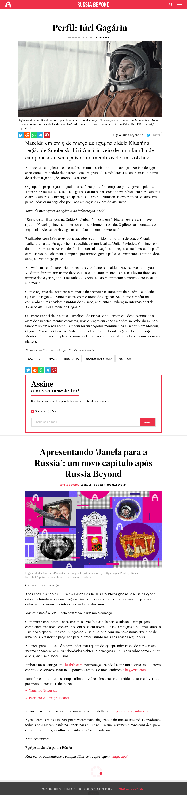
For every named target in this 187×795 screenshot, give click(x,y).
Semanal (40, 411)
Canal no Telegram (43, 690)
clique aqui (119, 757)
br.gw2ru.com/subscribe (130, 711)
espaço (52, 358)
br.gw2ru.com (135, 670)
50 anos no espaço (98, 358)
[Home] (8, 4)
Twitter (155, 135)
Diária (55, 411)
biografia (71, 358)
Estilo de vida (69, 485)
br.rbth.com (74, 665)
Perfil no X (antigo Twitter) (50, 698)
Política (124, 358)
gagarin (34, 358)
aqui (87, 788)
